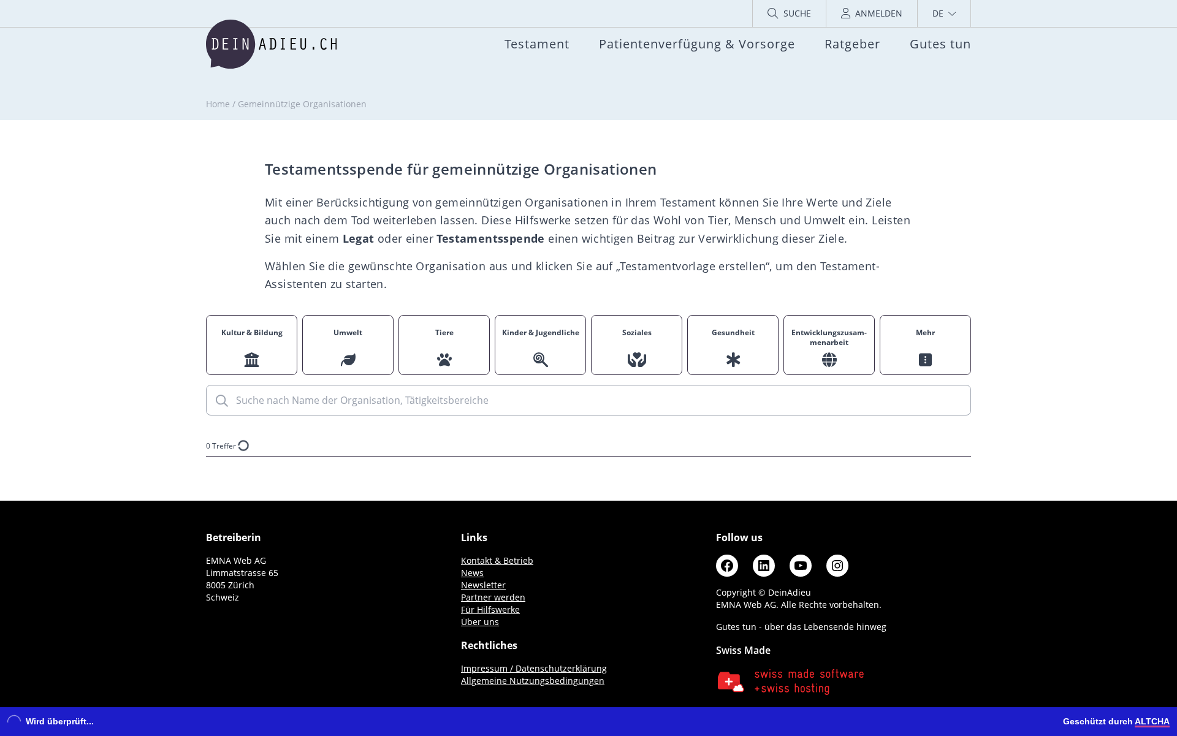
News (472, 573)
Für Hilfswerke (490, 609)
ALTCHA (1152, 721)
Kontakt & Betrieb (497, 560)
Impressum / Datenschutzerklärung (534, 668)
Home (218, 104)
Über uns (480, 622)
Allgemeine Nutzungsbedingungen (532, 680)
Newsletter (483, 585)
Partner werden (493, 597)
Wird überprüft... (60, 721)
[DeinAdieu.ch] (271, 44)
